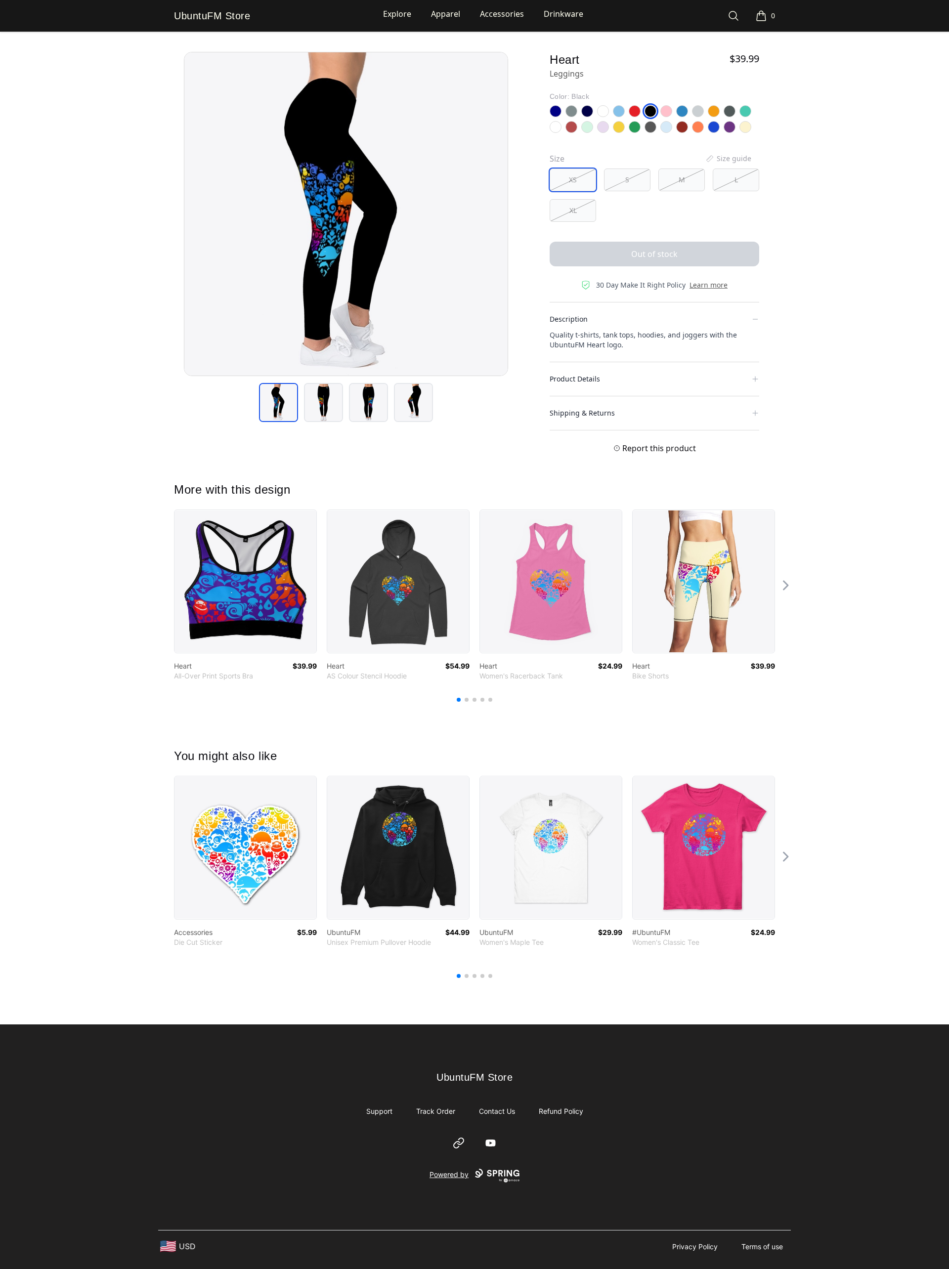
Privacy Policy (695, 1246)
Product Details (575, 378)
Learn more (709, 285)
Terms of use (762, 1246)
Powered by (449, 1174)
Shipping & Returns (582, 413)
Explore (397, 13)
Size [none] (557, 158)
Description (569, 319)
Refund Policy (561, 1111)
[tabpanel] (346, 214)
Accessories (502, 13)
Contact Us (497, 1111)
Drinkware (563, 13)
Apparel (445, 13)
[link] (245, 581)
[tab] (278, 402)
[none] (728, 159)
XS (573, 179)
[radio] (573, 180)
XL (573, 210)
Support (379, 1111)
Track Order (435, 1111)
